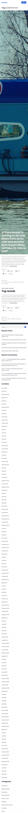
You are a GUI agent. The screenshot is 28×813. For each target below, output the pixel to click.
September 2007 (5, 726)
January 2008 (5, 713)
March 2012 (4, 566)
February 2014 (5, 509)
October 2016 (5, 448)
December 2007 (5, 716)
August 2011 (4, 582)
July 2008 (4, 694)
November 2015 (5, 464)
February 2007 (5, 748)
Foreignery (4, 801)
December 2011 (5, 573)
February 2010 (5, 637)
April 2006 (4, 774)
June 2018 (4, 410)
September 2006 (5, 761)
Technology (8, 229)
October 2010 (5, 611)
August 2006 (4, 764)
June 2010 (4, 624)
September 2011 (5, 579)
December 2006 (5, 751)
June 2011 (4, 589)
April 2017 (4, 439)
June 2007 (4, 735)
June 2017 (4, 432)
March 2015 (4, 477)
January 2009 (5, 675)
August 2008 (4, 691)
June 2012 (4, 560)
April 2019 (4, 404)
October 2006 (5, 758)
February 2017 (5, 445)
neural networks (7, 282)
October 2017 (5, 423)
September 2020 (5, 394)
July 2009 (4, 659)
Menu (23, 2)
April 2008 (4, 704)
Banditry (4, 3)
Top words (8, 291)
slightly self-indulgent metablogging (14, 318)
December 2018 (5, 407)
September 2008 (5, 688)
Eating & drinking (5, 788)
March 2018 (4, 416)
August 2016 (4, 451)
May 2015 (4, 471)
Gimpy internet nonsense (8, 288)
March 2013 (4, 538)
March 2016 (4, 458)
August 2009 (4, 656)
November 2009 (5, 646)
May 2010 (4, 627)
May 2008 (4, 700)
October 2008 (5, 684)
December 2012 (5, 544)
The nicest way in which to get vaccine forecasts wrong (14, 339)
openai (12, 282)
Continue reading (13, 266)
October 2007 (5, 723)
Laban (3, 368)
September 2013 (5, 525)
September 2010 (5, 614)
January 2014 (5, 512)
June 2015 (4, 467)
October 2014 (5, 483)
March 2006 (4, 777)
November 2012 (5, 547)
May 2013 (4, 531)
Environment (4, 792)
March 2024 (4, 388)
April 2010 (4, 630)
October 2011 (5, 576)
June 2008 (4, 697)
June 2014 (4, 496)
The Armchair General (6, 363)
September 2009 (5, 653)
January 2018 (5, 420)
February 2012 (5, 570)
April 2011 (4, 592)
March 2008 (4, 707)
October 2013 (5, 522)
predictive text (16, 282)
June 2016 (4, 455)
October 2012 (5, 550)
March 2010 (4, 633)
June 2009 (4, 662)
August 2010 (4, 617)
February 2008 (5, 710)
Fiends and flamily (6, 795)
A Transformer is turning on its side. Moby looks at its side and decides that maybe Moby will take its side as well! (14, 242)
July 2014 (4, 493)
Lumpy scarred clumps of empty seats (10, 350)
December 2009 (5, 643)
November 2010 (5, 608)
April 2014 (4, 503)
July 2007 (4, 732)
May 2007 (4, 739)
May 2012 (4, 563)
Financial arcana (5, 798)
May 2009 (4, 665)
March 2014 (4, 506)
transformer (22, 282)
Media (3, 229)
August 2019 (4, 397)
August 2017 (4, 426)
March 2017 (4, 442)
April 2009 (4, 668)
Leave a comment (5, 283)
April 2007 (4, 742)
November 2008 (5, 681)
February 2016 (5, 461)
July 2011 (4, 586)
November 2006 (5, 755)
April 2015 (4, 474)
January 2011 (5, 601)
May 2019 (4, 400)
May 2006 (4, 771)
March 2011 (4, 595)
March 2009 (4, 672)
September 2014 (5, 487)
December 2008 (5, 678)
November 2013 (5, 518)
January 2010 (5, 640)
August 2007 (4, 729)
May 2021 (4, 391)
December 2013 (5, 515)
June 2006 (4, 767)
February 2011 (5, 598)
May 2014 (4, 499)
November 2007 (5, 720)
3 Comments (4, 320)
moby (3, 282)
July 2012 (4, 557)
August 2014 (4, 490)
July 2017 (4, 429)
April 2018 (4, 413)
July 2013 (4, 528)
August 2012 (4, 554)
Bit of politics (5, 785)
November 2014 (5, 480)
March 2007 (4, 745)
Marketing (4, 808)
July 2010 (4, 621)
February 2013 (5, 541)
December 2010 (5, 605)
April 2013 (4, 534)
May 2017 (4, 436)
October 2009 (5, 649)
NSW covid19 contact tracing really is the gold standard (14, 347)
